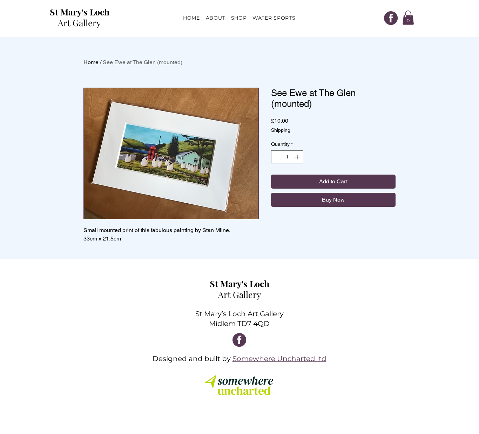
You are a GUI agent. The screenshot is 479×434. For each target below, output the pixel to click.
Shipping (280, 130)
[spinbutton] (287, 157)
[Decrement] (276, 157)
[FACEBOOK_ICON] (391, 18)
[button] (408, 18)
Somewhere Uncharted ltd (279, 358)
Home (91, 62)
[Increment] (298, 157)
